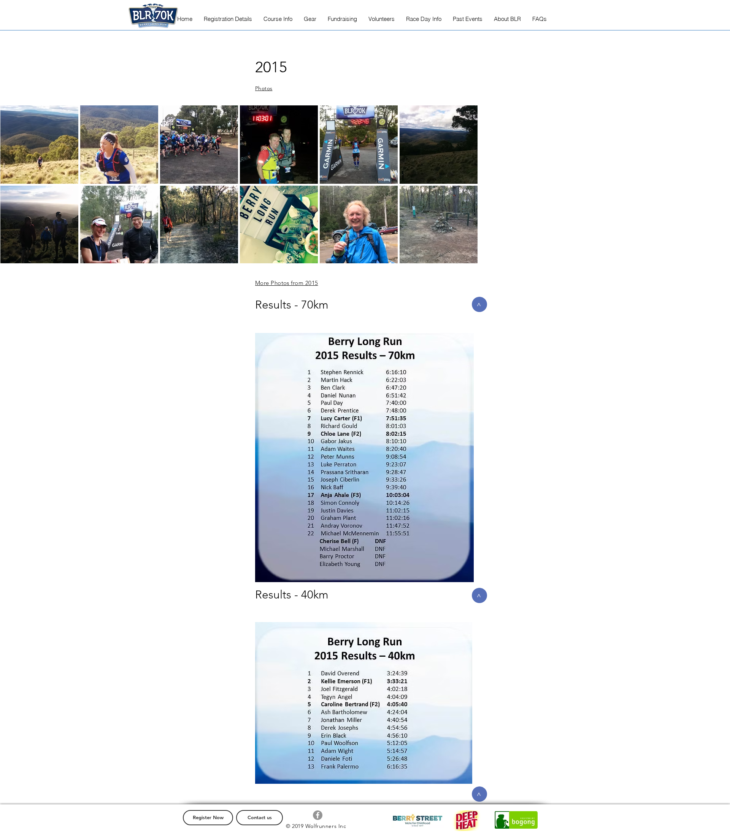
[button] (228, 19)
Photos (264, 88)
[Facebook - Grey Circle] (317, 815)
